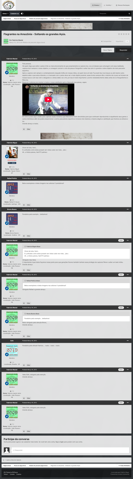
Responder (123, 50)
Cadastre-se (14, 13)
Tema (5, 474)
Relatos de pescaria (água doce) (34, 42)
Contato (12, 474)
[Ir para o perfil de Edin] (12, 350)
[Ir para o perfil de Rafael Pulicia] (12, 188)
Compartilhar (106, 41)
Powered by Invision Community (120, 474)
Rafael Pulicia (12, 178)
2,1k (12, 362)
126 (12, 231)
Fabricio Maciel (17, 40)
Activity (108, 5)
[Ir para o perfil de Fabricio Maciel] (6, 41)
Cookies (18, 474)
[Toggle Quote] (25, 246)
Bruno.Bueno (12, 209)
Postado (29, 58)
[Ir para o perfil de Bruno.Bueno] (12, 219)
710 (12, 80)
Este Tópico (121, 13)
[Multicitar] (24, 129)
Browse (96, 5)
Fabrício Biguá (12, 143)
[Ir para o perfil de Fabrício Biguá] (12, 152)
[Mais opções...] (128, 58)
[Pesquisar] (129, 14)
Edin (12, 341)
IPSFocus (15, 472)
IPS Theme (7, 472)
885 (12, 200)
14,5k (13, 167)
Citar (28, 129)
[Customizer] (22, 14)
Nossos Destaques (124, 5)
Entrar (5, 13)
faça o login (59, 442)
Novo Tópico (107, 50)
